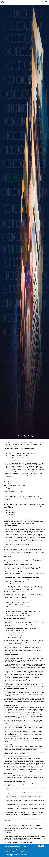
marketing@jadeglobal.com (29, 475)
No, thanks (40, 845)
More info (10, 855)
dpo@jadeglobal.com (9, 476)
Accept (35, 845)
